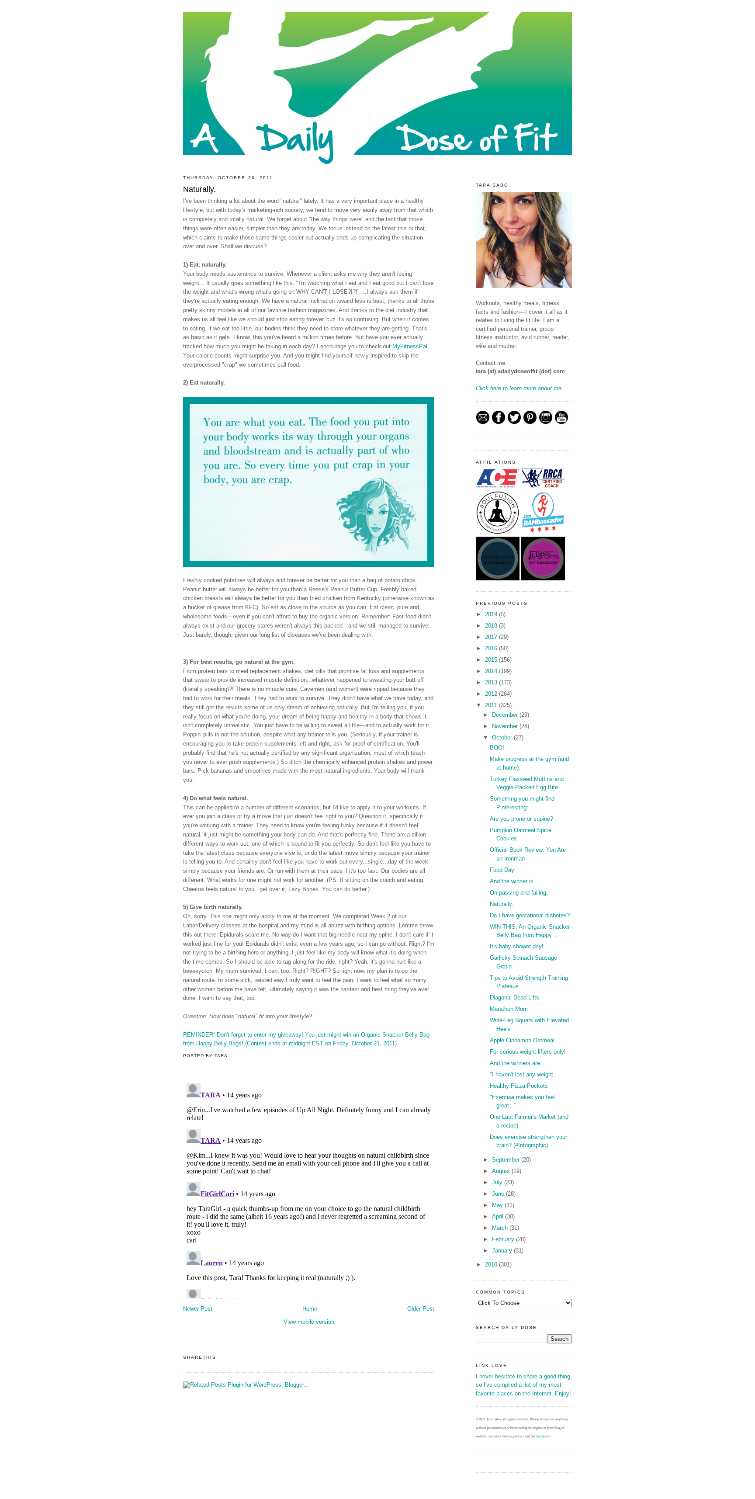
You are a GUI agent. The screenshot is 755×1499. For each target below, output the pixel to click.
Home (309, 1308)
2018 (492, 625)
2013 (492, 682)
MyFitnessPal (409, 346)
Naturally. (199, 189)
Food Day (502, 870)
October (503, 737)
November (505, 726)
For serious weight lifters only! (528, 1051)
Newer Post (197, 1308)
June (499, 1193)
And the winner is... (514, 881)
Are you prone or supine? (521, 818)
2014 (492, 671)
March (500, 1228)
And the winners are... (517, 1063)
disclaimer (543, 1436)
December (505, 714)
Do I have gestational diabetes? (530, 915)
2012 (492, 694)
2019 (492, 614)
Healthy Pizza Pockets (519, 1086)
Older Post (420, 1308)
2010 (492, 1264)
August (502, 1171)
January (503, 1250)
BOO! (497, 747)
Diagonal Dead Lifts (514, 997)
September (506, 1159)
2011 (492, 705)
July (498, 1182)
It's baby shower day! (517, 946)
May (498, 1205)
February (504, 1239)
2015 (492, 659)
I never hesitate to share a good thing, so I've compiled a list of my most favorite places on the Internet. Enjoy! (524, 1385)
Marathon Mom (509, 1009)
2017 (492, 637)
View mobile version (309, 1322)
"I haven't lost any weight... (524, 1074)
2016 (492, 648)
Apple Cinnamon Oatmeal (522, 1040)
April (498, 1216)
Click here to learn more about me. (519, 388)
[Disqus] (308, 1189)
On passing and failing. (519, 892)
